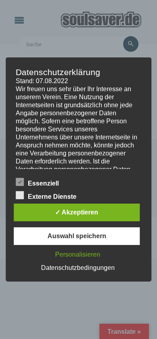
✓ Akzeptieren (76, 212)
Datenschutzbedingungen (78, 267)
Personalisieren (77, 254)
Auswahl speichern (77, 236)
